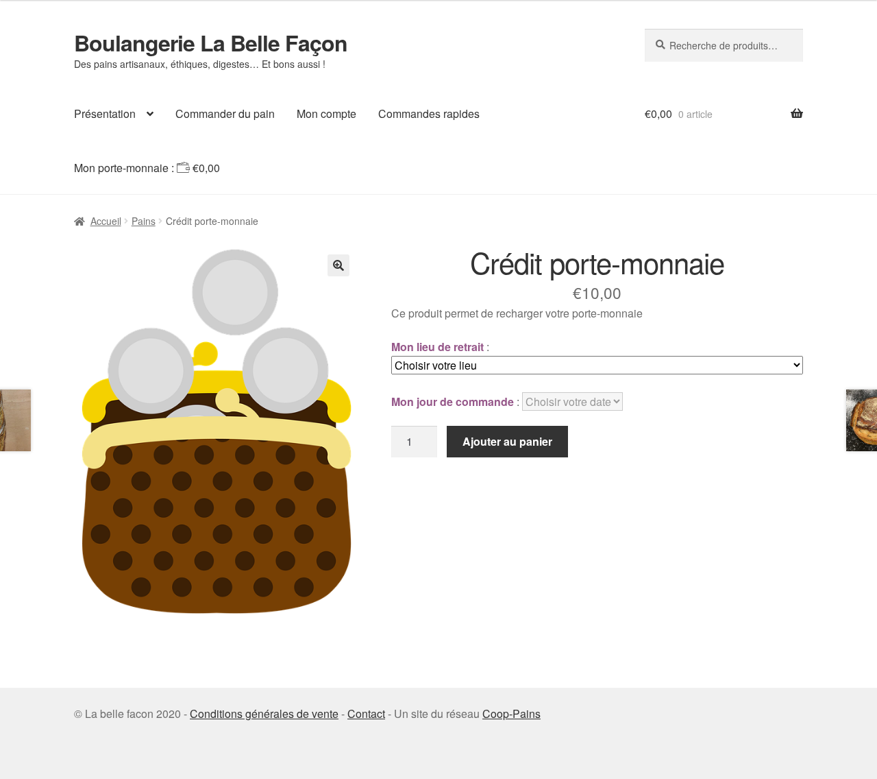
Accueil (105, 221)
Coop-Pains (511, 713)
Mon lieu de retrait (437, 347)
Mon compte (326, 113)
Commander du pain (225, 113)
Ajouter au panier (507, 441)
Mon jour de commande (452, 401)
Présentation (105, 113)
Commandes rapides (429, 113)
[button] (338, 265)
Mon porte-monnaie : (147, 168)
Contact (366, 713)
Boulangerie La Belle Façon (210, 42)
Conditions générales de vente (264, 713)
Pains (144, 221)
